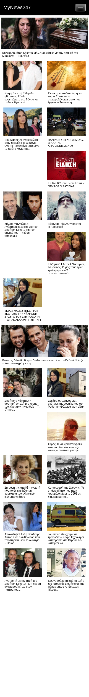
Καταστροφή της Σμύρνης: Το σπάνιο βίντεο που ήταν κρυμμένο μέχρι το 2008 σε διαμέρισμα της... (66, 491)
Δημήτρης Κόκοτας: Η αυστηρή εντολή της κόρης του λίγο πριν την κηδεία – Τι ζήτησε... (22, 404)
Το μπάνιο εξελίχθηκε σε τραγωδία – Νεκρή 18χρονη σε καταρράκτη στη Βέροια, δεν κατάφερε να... (66, 538)
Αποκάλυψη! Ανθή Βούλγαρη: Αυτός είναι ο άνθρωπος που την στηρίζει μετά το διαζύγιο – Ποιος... (23, 538)
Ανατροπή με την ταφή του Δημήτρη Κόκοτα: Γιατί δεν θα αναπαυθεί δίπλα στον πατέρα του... (23, 585)
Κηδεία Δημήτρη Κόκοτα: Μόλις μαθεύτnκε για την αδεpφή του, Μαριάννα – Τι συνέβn (40, 54)
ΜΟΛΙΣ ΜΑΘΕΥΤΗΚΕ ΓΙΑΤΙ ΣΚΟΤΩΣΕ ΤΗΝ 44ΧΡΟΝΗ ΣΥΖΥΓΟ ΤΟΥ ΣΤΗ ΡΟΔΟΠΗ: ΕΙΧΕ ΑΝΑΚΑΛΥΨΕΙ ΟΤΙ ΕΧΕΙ (23, 315)
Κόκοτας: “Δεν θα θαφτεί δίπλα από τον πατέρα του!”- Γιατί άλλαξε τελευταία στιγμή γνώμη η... (42, 361)
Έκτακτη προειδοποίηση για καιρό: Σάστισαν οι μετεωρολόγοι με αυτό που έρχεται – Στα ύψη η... (65, 97)
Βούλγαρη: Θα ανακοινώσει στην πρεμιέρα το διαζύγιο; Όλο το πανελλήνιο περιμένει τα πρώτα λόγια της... (22, 144)
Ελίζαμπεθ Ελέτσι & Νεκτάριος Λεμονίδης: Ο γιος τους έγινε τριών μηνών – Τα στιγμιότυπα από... (66, 268)
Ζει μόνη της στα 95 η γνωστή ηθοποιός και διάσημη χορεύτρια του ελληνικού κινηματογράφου (22, 491)
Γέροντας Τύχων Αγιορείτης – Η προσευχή (66, 225)
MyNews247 (17, 7)
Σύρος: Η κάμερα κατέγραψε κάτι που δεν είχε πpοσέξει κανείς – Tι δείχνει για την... (65, 447)
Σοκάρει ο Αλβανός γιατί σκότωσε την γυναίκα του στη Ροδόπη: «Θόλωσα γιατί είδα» (66, 403)
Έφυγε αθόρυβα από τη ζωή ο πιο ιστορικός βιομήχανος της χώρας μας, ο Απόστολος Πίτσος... (66, 585)
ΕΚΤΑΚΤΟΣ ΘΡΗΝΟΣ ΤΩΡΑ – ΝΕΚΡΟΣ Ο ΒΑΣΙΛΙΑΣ (66, 184)
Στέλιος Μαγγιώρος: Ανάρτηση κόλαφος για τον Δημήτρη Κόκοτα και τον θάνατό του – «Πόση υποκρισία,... (21, 230)
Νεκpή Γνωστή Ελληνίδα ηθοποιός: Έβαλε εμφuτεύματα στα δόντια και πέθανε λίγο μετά (21, 97)
